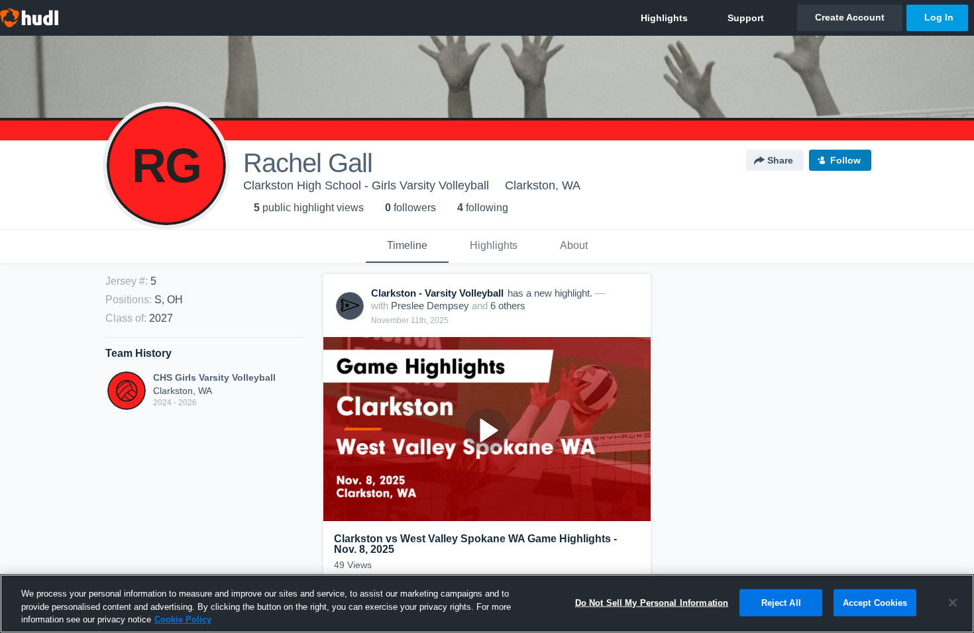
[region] (487, 603)
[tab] (407, 246)
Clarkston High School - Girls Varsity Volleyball (366, 185)
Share (780, 160)
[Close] (952, 602)
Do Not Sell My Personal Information (652, 602)
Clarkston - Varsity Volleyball (437, 293)
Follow (845, 160)
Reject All (781, 602)
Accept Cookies (875, 602)
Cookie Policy (182, 619)
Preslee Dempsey (430, 305)
